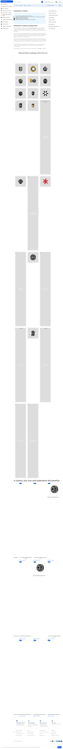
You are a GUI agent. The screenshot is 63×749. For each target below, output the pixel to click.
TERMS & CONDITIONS (31, 735)
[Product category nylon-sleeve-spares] (45, 137)
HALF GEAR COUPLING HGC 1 (25, 714)
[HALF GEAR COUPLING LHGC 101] (40, 520)
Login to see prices (22, 560)
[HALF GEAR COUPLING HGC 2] (40, 677)
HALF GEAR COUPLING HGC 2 (39, 714)
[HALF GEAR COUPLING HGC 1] (26, 677)
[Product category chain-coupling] (33, 81)
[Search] (42, 2)
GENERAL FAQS (41, 735)
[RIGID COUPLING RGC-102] (40, 568)
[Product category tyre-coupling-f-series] (45, 81)
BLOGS (29, 730)
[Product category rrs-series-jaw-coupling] (20, 365)
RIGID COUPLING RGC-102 (39, 575)
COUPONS (53, 730)
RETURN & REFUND (31, 732)
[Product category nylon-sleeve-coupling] (33, 105)
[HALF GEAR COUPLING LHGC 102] (54, 598)
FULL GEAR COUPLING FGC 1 (25, 636)
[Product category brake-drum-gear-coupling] (20, 81)
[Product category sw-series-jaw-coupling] (45, 365)
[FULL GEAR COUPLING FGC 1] (26, 598)
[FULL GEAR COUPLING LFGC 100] (26, 520)
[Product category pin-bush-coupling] (20, 181)
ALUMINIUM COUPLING (19, 733)
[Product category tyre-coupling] (20, 441)
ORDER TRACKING (42, 730)
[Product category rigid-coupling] (33, 257)
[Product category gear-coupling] (20, 93)
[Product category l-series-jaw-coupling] (20, 105)
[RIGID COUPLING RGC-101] (54, 489)
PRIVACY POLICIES (30, 733)
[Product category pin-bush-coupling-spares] (33, 213)
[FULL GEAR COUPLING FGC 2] (54, 677)
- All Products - (39, 48)
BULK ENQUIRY (53, 732)
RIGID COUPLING (18, 732)
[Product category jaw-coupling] (33, 93)
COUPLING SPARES (19, 735)
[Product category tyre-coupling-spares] (33, 441)
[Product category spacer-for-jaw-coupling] (33, 333)
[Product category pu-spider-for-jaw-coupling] (45, 181)
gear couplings (33, 28)
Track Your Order (51, 5)
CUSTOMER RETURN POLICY (44, 732)
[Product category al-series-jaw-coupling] (20, 69)
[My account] (56, 5)
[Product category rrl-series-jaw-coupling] (45, 289)
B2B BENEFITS (53, 733)
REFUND (40, 733)
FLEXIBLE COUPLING (19, 730)
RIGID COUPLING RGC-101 (53, 497)
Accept (59, 747)
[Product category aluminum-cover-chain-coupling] (33, 69)
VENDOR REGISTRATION (55, 735)
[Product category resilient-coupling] (20, 289)
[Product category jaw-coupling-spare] (45, 93)
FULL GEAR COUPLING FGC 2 (54, 714)
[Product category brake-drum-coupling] (45, 69)
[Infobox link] (49, 2)
